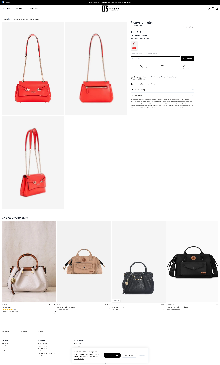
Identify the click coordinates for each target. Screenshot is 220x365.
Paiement (5, 343)
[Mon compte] (209, 8)
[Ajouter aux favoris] (55, 312)
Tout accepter (112, 355)
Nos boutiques (43, 343)
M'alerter (187, 58)
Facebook (23, 331)
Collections (18, 8)
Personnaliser (142, 355)
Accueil (5, 19)
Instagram (5, 331)
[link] (29, 261)
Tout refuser (129, 355)
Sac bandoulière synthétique (18, 19)
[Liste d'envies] (213, 8)
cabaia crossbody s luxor (66, 307)
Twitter (40, 331)
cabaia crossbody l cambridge (178, 307)
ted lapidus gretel (118, 307)
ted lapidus (6, 307)
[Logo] (110, 8)
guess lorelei (34, 19)
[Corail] (134, 45)
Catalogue (6, 8)
